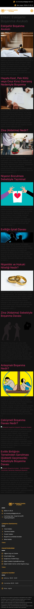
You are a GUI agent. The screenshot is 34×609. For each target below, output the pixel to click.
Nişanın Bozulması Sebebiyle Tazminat (13, 177)
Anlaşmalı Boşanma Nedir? (13, 367)
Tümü (3, 543)
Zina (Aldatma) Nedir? (14, 130)
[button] (32, 10)
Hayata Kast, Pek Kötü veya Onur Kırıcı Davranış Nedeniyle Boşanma (16, 81)
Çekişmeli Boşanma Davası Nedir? (13, 421)
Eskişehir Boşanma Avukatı (12, 27)
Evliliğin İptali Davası (13, 229)
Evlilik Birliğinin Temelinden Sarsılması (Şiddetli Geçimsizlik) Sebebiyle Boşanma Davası (15, 458)
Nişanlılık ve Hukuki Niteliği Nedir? (13, 266)
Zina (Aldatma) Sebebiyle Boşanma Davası (16, 314)
